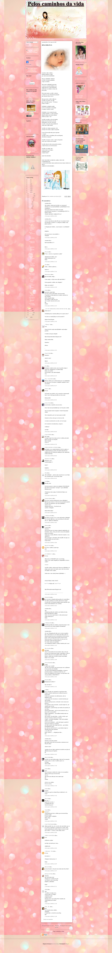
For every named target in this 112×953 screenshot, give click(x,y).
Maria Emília (47, 757)
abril (30, 308)
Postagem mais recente (48, 925)
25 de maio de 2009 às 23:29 (51, 321)
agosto (30, 202)
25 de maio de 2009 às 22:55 (51, 305)
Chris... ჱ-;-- (47, 906)
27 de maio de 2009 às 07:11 (51, 886)
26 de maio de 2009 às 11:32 (51, 628)
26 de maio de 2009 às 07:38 (51, 444)
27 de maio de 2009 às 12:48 (51, 916)
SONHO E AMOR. (31, 253)
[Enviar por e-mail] (65, 196)
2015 (29, 180)
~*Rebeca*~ (47, 324)
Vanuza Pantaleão (48, 662)
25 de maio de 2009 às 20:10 (51, 237)
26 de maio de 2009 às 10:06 (51, 542)
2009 (29, 192)
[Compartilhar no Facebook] (68, 196)
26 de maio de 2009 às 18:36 (51, 821)
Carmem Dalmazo (48, 498)
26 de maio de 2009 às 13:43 (51, 645)
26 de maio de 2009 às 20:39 (51, 864)
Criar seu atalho (28, 64)
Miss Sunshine (48, 648)
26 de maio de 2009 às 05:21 (51, 400)
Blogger (67, 943)
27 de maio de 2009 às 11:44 (51, 903)
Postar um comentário (48, 919)
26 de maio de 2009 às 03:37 (51, 385)
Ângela (46, 810)
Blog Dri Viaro (48, 545)
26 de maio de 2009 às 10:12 (51, 551)
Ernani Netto (47, 353)
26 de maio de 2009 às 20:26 (51, 848)
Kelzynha (47, 679)
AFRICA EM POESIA (50, 835)
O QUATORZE (48, 434)
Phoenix (46, 252)
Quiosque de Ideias (49, 873)
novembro (31, 196)
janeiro (30, 314)
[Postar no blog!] (66, 196)
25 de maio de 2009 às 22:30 (51, 287)
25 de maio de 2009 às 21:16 (51, 261)
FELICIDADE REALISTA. (32, 299)
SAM (46, 481)
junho (30, 206)
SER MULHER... (32, 238)
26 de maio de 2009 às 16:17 (51, 735)
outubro (31, 198)
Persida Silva (47, 597)
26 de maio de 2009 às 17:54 (51, 795)
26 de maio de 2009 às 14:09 (51, 659)
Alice (46, 264)
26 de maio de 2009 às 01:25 (51, 376)
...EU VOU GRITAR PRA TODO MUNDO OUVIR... (56, 308)
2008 (29, 317)
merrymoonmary (55, 943)
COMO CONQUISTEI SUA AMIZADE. (32, 264)
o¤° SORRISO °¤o (49, 554)
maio (30, 208)
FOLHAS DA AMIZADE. (32, 243)
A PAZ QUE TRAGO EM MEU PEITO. (31, 216)
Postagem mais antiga (65, 925)
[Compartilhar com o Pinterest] (70, 196)
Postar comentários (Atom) (58, 931)
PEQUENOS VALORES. (32, 275)
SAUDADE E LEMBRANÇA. (32, 229)
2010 (29, 190)
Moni (46, 473)
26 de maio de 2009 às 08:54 (51, 455)
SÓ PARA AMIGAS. (31, 225)
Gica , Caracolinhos (49, 378)
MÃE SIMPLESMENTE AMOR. (31, 279)
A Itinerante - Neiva (49, 851)
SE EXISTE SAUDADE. (32, 305)
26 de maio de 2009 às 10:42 (51, 594)
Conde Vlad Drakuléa (49, 824)
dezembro (31, 194)
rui (45, 689)
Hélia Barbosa (48, 274)
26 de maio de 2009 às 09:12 (51, 470)
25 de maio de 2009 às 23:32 (51, 350)
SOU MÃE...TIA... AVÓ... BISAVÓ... (32, 293)
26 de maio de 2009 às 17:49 (51, 785)
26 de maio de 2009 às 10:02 (51, 522)
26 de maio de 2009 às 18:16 (51, 807)
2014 (29, 182)
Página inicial (57, 926)
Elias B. (46, 798)
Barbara (46, 525)
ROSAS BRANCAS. (32, 234)
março (30, 310)
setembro (31, 200)
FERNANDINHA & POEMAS (51, 447)
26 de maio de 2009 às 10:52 (51, 605)
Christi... (46, 388)
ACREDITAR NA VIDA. (31, 270)
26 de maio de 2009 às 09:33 (51, 512)
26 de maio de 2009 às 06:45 (51, 431)
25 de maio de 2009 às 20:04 (51, 216)
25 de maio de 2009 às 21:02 (51, 249)
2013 (29, 184)
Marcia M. (47, 867)
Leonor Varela (48, 403)
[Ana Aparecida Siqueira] (27, 63)
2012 (29, 186)
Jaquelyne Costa (48, 458)
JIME (46, 889)
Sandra (46, 290)
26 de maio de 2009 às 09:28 (51, 495)
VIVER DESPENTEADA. (32, 211)
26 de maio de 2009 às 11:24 (51, 620)
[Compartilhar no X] (67, 196)
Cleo (46, 366)
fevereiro (31, 312)
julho (30, 204)
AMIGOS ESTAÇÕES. (32, 221)
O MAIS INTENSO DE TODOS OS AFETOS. (32, 287)
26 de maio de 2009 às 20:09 (51, 832)
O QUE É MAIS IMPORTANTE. (32, 258)
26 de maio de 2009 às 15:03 (51, 676)
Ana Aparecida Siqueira (30, 60)
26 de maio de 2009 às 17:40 (51, 765)
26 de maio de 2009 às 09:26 (51, 478)
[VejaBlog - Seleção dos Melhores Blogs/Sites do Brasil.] (32, 51)
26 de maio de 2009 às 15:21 (51, 686)
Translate (31, 45)
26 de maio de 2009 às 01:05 (51, 363)
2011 (29, 188)
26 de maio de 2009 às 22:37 (51, 870)
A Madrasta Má (48, 515)
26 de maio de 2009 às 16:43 (51, 754)
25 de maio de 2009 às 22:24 (51, 271)
